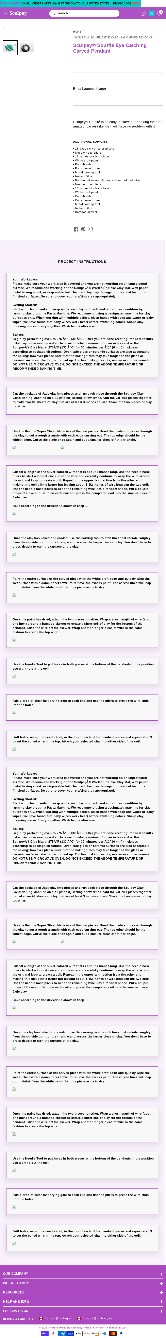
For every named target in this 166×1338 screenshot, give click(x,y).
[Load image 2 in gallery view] (27, 47)
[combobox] (84, 13)
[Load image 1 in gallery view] (10, 47)
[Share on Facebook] (76, 229)
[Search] (53, 13)
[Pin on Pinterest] (83, 229)
